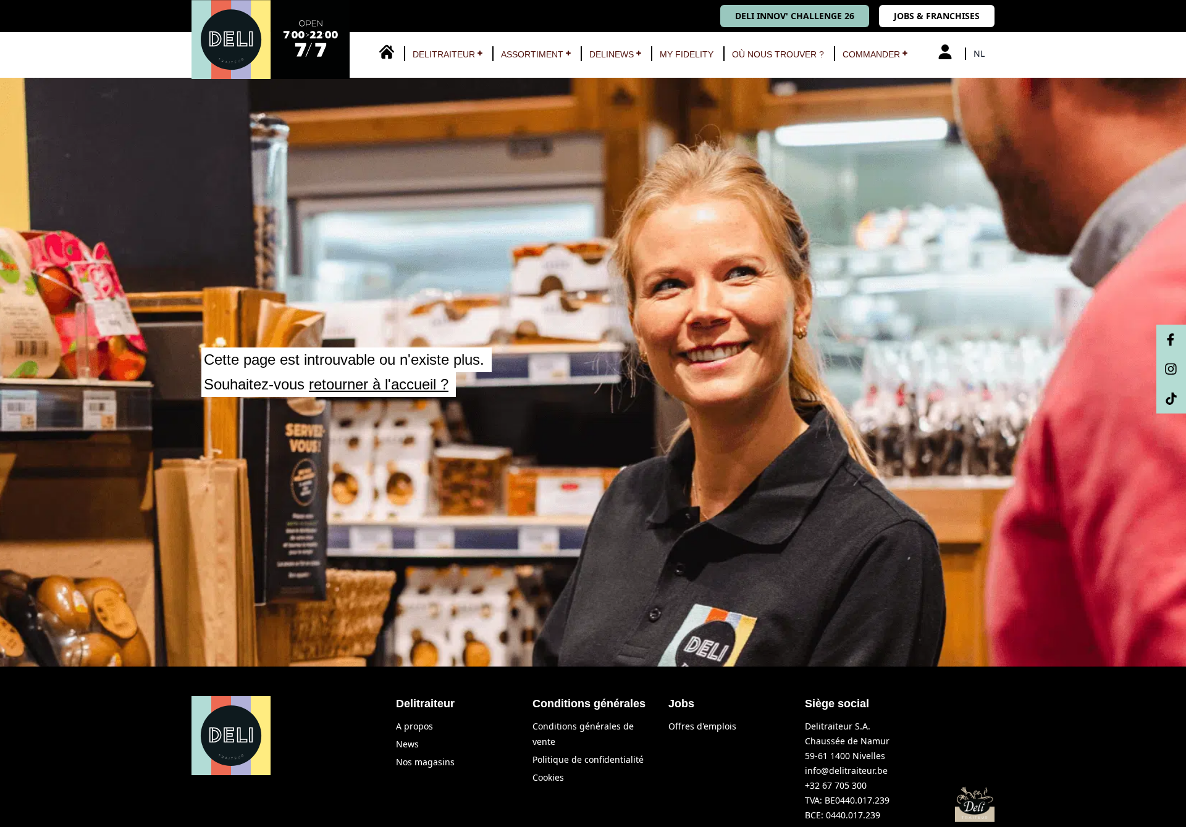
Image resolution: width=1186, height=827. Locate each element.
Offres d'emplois (702, 726)
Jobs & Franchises (937, 16)
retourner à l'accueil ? (378, 384)
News (407, 744)
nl (979, 53)
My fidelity (686, 54)
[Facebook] (1171, 339)
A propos (414, 726)
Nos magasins (425, 762)
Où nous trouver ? (778, 54)
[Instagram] (1171, 369)
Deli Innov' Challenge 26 (794, 16)
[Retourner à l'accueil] (270, 39)
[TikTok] (1171, 399)
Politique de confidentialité (588, 759)
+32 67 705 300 (836, 785)
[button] (443, 54)
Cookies (548, 777)
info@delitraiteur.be (846, 770)
